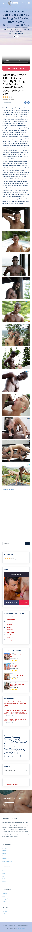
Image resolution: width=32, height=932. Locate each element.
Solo (15, 752)
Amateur (8, 736)
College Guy (9, 742)
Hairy (19, 746)
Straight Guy (9, 756)
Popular (10, 27)
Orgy (13, 746)
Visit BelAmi (9, 804)
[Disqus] (16, 514)
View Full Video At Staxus (8, 489)
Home (4, 27)
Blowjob (16, 739)
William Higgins (11, 619)
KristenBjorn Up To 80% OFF (16, 665)
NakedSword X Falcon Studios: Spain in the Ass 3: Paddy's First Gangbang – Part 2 (15, 703)
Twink (17, 756)
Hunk (6, 749)
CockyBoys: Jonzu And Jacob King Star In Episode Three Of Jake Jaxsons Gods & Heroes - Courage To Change (15, 712)
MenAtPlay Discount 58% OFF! (17, 684)
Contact (4, 911)
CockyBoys (10, 635)
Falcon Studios (11, 637)
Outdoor (21, 749)
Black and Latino (21, 742)
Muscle (13, 749)
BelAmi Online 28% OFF (16, 655)
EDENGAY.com (21, 928)
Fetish (7, 746)
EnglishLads (10, 629)
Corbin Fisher (10, 632)
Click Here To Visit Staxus (16, 69)
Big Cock (8, 739)
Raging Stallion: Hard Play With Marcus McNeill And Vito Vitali (15, 720)
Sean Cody (10, 622)
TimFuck (9, 627)
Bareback (17, 736)
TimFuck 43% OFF (16, 675)
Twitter (4, 914)
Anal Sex (8, 752)
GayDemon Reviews (12, 784)
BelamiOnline (10, 617)
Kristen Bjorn (10, 640)
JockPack (9, 624)
